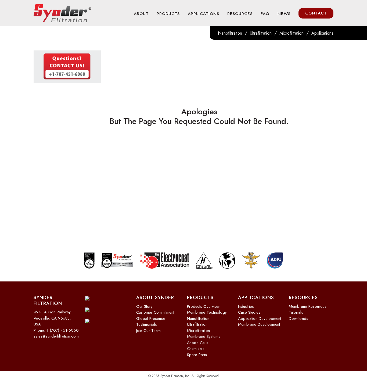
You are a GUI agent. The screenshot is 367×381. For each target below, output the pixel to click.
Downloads (298, 318)
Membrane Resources (307, 306)
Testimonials (146, 324)
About (141, 14)
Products (168, 14)
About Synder (155, 297)
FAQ (265, 14)
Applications (203, 14)
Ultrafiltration (261, 33)
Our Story (144, 306)
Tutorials (296, 312)
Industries (246, 306)
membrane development (259, 324)
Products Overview (203, 306)
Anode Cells (197, 343)
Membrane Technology (207, 312)
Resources (240, 14)
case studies (249, 312)
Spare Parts (197, 355)
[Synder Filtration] (62, 13)
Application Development (259, 318)
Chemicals (195, 348)
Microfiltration (291, 33)
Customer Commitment (155, 312)
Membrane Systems (203, 336)
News (284, 14)
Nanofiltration (230, 33)
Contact (316, 13)
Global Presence (150, 318)
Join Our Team (148, 331)
